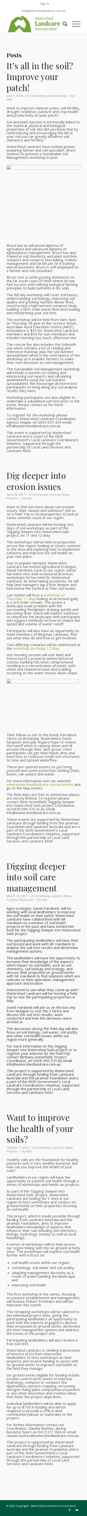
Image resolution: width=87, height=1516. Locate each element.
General (52, 96)
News (63, 96)
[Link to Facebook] (69, 1510)
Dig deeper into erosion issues (36, 481)
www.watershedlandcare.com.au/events (40, 784)
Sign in (44, 3)
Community (37, 96)
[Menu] (73, 23)
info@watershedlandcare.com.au (43, 11)
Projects (12, 498)
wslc (9, 99)
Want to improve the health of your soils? (40, 1128)
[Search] (62, 23)
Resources (26, 900)
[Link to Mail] (76, 1510)
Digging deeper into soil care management (36, 877)
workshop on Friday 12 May (36, 648)
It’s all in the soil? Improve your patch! (40, 76)
